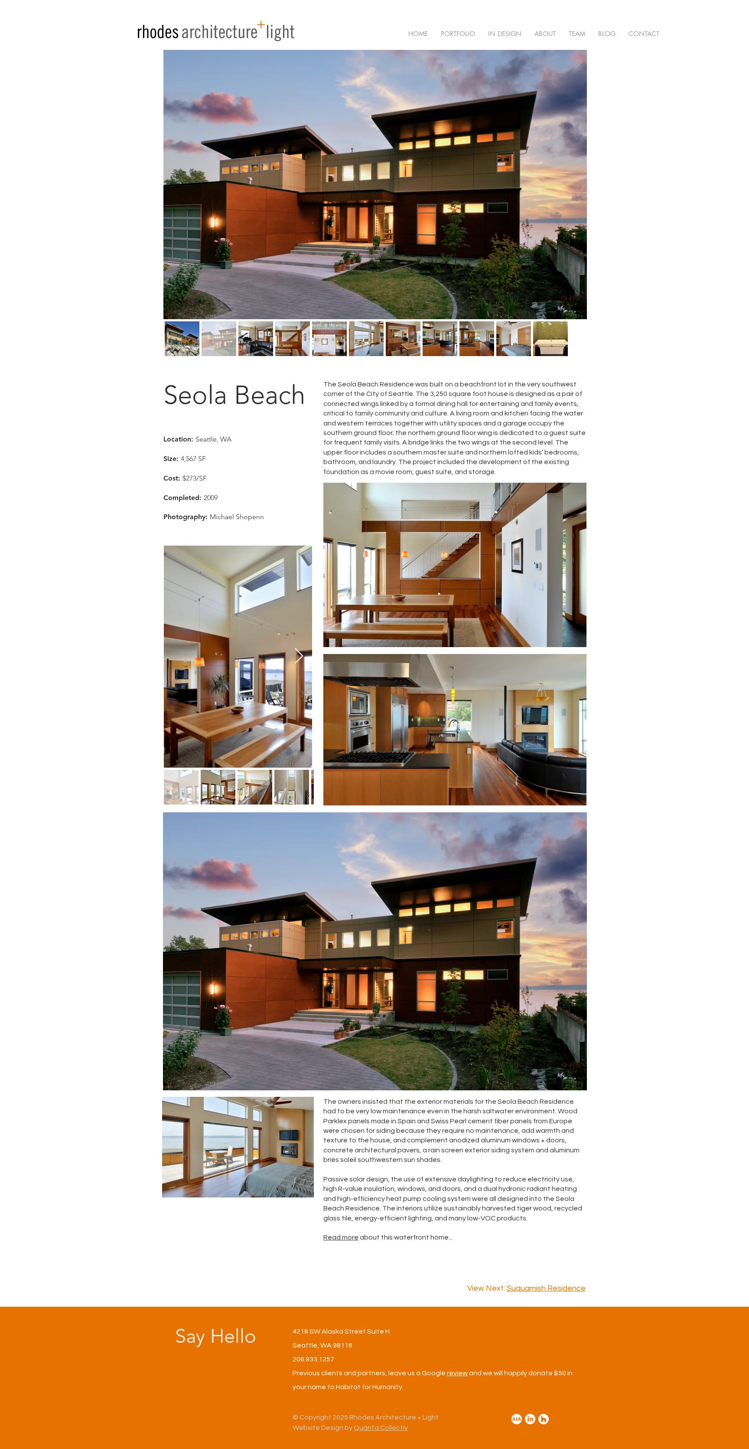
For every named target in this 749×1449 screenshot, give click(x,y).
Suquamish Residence (546, 1288)
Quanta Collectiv (381, 1427)
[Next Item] (299, 656)
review (457, 1373)
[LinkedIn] (530, 1419)
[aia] (516, 1419)
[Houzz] (543, 1419)
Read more (340, 1237)
